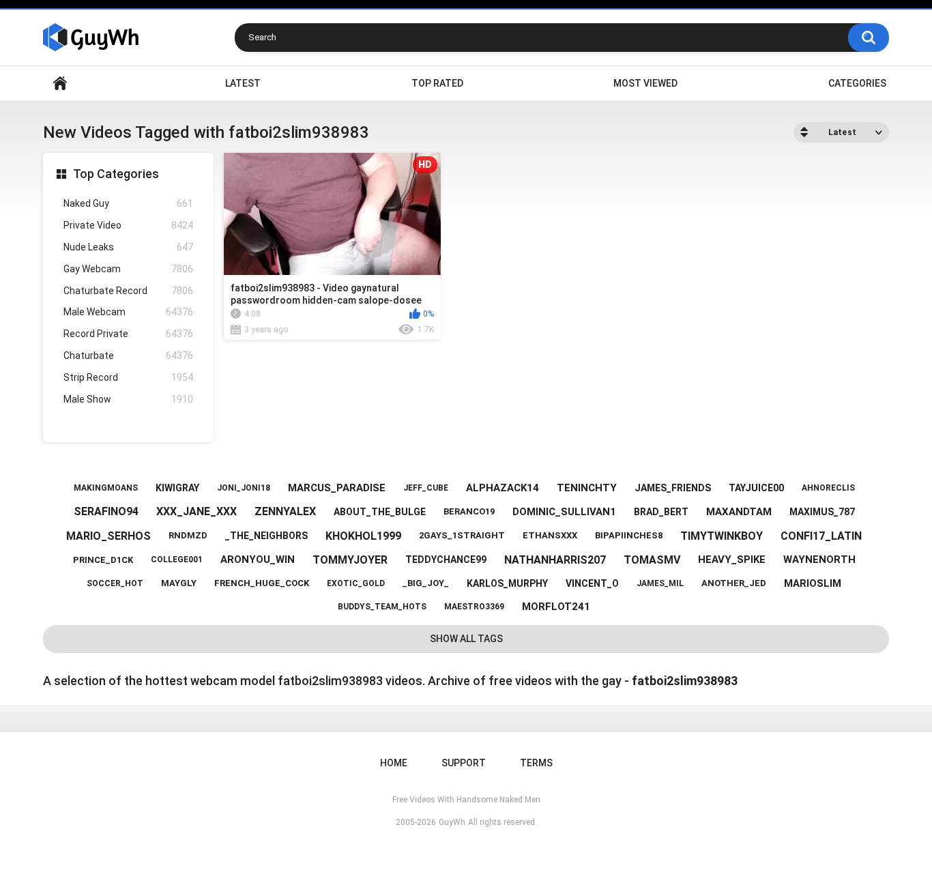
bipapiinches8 (628, 535)
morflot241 (556, 606)
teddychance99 (445, 559)
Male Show (128, 399)
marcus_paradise (336, 488)
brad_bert (661, 511)
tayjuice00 (756, 487)
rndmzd (188, 535)
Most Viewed (645, 83)
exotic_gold (356, 583)
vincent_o (592, 583)
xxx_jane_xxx (196, 511)
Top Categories (116, 173)
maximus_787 (822, 511)
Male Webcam (128, 311)
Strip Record (128, 377)
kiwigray (177, 487)
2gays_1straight (462, 535)
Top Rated (437, 83)
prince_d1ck (103, 560)
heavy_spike (732, 559)
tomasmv (652, 559)
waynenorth (819, 559)
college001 (177, 559)
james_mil (660, 583)
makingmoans (106, 488)
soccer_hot (115, 583)
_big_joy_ (426, 583)
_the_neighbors (266, 535)
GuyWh (452, 822)
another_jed (733, 583)
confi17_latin (821, 536)
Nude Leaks (128, 247)
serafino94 (106, 511)
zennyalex (285, 511)
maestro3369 (474, 606)
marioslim (812, 583)
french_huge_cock (261, 583)
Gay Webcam (128, 268)
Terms (536, 762)
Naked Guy (128, 203)
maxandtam (739, 512)
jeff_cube (425, 488)
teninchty (587, 488)
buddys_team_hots (382, 606)
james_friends (673, 487)
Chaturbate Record (128, 290)
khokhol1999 (363, 536)
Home (60, 83)
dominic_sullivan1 (564, 512)
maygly (178, 583)
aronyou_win (257, 559)
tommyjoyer (350, 559)
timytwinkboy (721, 536)
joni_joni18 (243, 488)
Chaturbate (128, 355)
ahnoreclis (828, 488)
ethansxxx (550, 535)
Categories (857, 83)
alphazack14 (502, 488)
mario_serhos (108, 536)
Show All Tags (466, 638)
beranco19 (469, 511)
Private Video (128, 225)
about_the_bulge (380, 511)
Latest (243, 83)
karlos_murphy (507, 583)
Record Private (128, 333)
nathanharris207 (555, 559)
